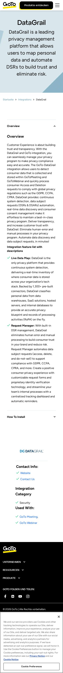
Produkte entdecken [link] (36, 5)
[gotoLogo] (9, 5)
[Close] (59, 617)
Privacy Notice (37, 656)
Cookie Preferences (31, 666)
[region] (31, 642)
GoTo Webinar (28, 523)
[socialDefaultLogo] (5, 596)
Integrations (24, 99)
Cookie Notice (11, 659)
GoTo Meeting (28, 516)
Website (25, 473)
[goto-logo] (31, 549)
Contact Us (27, 479)
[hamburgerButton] (57, 5)
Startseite (8, 99)
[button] (31, 124)
